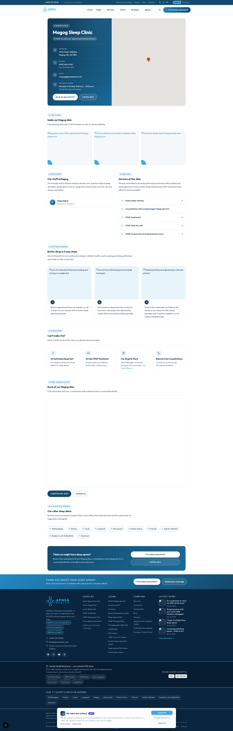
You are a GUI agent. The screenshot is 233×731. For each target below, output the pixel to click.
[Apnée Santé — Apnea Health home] (49, 9)
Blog (135, 613)
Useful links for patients (143, 628)
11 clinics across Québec (73, 2)
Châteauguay (57, 529)
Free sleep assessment (178, 10)
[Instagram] (163, 2)
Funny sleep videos (115, 652)
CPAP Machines (69, 677)
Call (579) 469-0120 (59, 493)
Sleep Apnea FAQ (115, 617)
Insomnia (111, 609)
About (147, 10)
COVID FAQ (112, 629)
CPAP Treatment (89, 613)
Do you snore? (114, 605)
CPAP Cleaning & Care (91, 617)
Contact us (80, 493)
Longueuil (101, 529)
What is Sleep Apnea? (116, 601)
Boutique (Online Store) (143, 632)
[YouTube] (167, 2)
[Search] (159, 9)
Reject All (162, 723)
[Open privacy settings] (5, 725)
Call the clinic (88, 97)
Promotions (65, 682)
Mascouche (118, 529)
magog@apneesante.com (70, 76)
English (177, 2)
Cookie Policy (77, 724)
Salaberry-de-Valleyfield (62, 536)
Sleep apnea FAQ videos (118, 648)
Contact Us (138, 605)
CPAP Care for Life (134, 225)
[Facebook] (159, 2)
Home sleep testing (134, 200)
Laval (87, 529)
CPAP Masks (84, 677)
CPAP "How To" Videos (117, 637)
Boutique (135, 10)
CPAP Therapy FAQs (116, 621)
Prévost (153, 529)
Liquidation (78, 682)
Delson (74, 529)
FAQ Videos (112, 633)
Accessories (52, 682)
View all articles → (166, 638)
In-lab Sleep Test (89, 609)
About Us (137, 601)
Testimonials (139, 609)
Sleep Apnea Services (91, 601)
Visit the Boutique (54, 677)
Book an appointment (65, 97)
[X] (64, 654)
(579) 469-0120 (66, 64)
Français (185, 2)
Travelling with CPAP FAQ (118, 625)
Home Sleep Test (89, 605)
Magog (96, 697)
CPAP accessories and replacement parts (144, 234)
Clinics (144, 2)
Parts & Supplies (98, 677)
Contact (151, 2)
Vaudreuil (85, 536)
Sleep (98, 10)
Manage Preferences (162, 718)
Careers (137, 2)
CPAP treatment (133, 217)
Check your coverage (124, 2)
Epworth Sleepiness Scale (118, 613)
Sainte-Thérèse (171, 529)
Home (89, 10)
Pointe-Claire (136, 529)
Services (110, 10)
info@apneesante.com (58, 642)
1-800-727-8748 (51, 2)
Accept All (162, 713)
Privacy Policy (65, 724)
